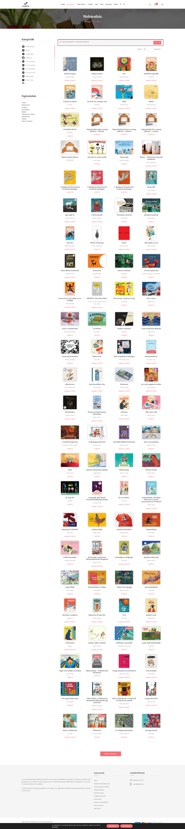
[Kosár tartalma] (155, 5)
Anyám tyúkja (97, 529)
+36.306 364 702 (138, 784)
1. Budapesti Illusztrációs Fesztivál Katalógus (124, 188)
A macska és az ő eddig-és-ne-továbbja (70, 299)
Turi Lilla (97, 359)
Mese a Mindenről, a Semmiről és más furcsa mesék (124, 699)
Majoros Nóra (97, 417)
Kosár (156, 42)
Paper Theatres (27, 121)
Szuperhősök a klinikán (151, 500)
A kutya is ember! (70, 101)
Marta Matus (124, 415)
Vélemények (26, 116)
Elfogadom (112, 826)
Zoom (124, 243)
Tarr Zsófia (97, 304)
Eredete (24, 107)
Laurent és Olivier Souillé (70, 445)
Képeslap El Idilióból (70, 529)
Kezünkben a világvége (124, 557)
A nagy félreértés (151, 698)
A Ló (124, 615)
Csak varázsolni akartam (151, 329)
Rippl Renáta (96, 473)
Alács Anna (70, 532)
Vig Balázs (70, 132)
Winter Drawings (97, 243)
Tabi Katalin (156, 273)
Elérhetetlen (70, 412)
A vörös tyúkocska (151, 270)
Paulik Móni (151, 618)
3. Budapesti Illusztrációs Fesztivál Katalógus (97, 188)
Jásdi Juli (151, 646)
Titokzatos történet (124, 215)
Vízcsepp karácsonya (70, 698)
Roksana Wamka (70, 359)
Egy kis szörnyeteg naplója (97, 470)
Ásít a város (151, 298)
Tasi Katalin (151, 674)
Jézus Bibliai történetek (70, 270)
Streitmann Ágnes (147, 273)
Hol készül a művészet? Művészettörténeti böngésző (97, 558)
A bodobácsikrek (69, 129)
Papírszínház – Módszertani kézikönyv (97, 672)
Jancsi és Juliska (124, 270)
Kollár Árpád (151, 505)
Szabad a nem (151, 615)
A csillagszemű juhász (124, 730)
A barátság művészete (97, 442)
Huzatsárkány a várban (97, 587)
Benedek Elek (97, 273)
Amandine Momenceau (124, 646)
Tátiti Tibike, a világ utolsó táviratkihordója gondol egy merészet (97, 700)
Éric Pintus (151, 532)
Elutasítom (126, 826)
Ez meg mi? (70, 498)
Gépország (124, 157)
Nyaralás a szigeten (69, 615)
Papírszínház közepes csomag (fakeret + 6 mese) (124, 130)
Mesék (24, 112)
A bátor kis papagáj (124, 587)
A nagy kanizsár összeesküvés (124, 671)
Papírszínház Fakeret (70, 157)
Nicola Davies (97, 646)
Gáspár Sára (151, 332)
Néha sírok (97, 356)
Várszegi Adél (70, 303)
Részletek (55, 827)
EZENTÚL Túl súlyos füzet (97, 298)
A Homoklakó (151, 671)
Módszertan (26, 105)
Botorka (70, 243)
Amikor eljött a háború (97, 643)
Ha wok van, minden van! (97, 101)
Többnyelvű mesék (28, 114)
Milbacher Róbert (70, 246)
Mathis (70, 501)
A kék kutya (69, 643)
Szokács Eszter (70, 273)
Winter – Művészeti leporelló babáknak (151, 158)
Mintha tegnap (70, 74)
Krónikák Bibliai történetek (124, 442)
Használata (25, 109)
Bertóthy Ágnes (124, 532)
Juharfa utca (70, 384)
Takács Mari (70, 473)
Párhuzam (124, 384)
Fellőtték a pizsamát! (124, 643)
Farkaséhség (151, 529)
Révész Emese (151, 415)
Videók (24, 119)
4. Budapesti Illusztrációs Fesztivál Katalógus (70, 188)
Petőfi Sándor (151, 473)
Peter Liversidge (151, 162)
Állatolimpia (124, 470)
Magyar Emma (101, 301)
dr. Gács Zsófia (92, 301)
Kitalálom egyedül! (151, 74)
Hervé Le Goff (124, 473)
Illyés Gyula (70, 590)
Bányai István (124, 104)
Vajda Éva (70, 618)
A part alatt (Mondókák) (151, 643)
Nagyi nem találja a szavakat (70, 671)
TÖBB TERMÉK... (110, 754)
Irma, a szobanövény (70, 329)
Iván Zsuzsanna (151, 104)
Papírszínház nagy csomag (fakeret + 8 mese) (97, 130)
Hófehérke (97, 730)
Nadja (70, 646)
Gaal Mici (151, 77)
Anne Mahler (97, 160)
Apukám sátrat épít (151, 557)
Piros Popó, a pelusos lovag (124, 298)
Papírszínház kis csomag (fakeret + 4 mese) (151, 130)
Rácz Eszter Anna (124, 359)
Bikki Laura (151, 301)
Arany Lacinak (151, 470)
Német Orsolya (97, 218)
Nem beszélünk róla (97, 384)
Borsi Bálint (151, 190)
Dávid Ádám (97, 590)
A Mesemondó (97, 215)
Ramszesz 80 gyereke (97, 615)
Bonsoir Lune (151, 359)
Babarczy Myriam (70, 387)
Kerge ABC (151, 187)
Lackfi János (124, 218)
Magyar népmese (124, 733)
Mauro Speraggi (124, 160)
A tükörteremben (70, 557)
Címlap (88, 21)
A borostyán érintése (70, 356)
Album (151, 101)
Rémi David (70, 674)
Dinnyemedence (151, 356)
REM (124, 101)
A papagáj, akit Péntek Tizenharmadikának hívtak (97, 499)
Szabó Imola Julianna (70, 332)
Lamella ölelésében (124, 529)
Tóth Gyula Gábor (124, 703)
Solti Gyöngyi (97, 387)
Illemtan (124, 412)
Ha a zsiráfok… (124, 498)
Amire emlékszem (70, 730)
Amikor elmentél (124, 329)
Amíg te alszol (97, 74)
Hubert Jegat (151, 218)
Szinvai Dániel (151, 246)
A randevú (97, 329)
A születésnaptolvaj (70, 442)
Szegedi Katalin (69, 77)
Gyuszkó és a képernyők (96, 157)
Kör (124, 74)
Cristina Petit (97, 445)
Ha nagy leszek (151, 730)
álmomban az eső (151, 243)
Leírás (24, 103)
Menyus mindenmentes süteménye (97, 413)
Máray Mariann (97, 77)
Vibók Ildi (124, 273)
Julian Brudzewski (70, 560)
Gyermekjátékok (151, 587)
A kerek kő (97, 270)
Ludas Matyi (70, 587)
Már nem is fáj (151, 412)
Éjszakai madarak (151, 215)
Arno (70, 470)
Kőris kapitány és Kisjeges (124, 356)
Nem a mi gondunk (151, 442)
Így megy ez (69, 215)
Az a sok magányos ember (151, 384)
